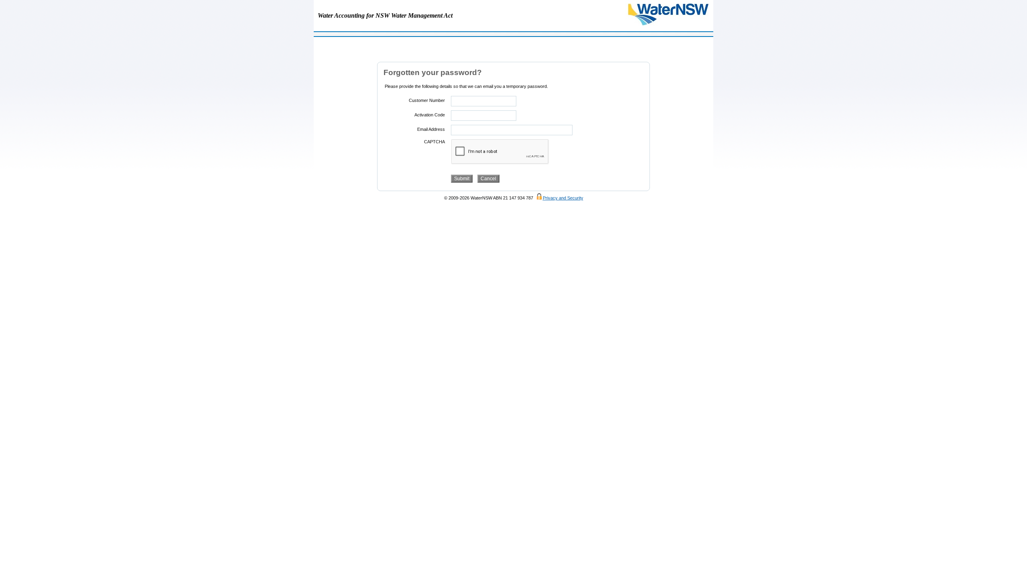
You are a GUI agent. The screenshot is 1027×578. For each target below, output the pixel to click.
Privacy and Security (563, 197)
